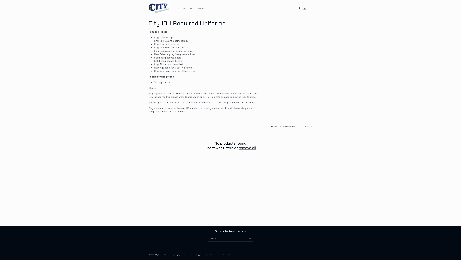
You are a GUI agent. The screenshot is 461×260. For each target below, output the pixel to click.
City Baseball (160, 255)
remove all (247, 148)
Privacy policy (188, 255)
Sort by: (274, 126)
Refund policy (215, 255)
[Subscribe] (250, 238)
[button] (299, 8)
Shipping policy (202, 255)
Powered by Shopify (172, 255)
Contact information (230, 255)
